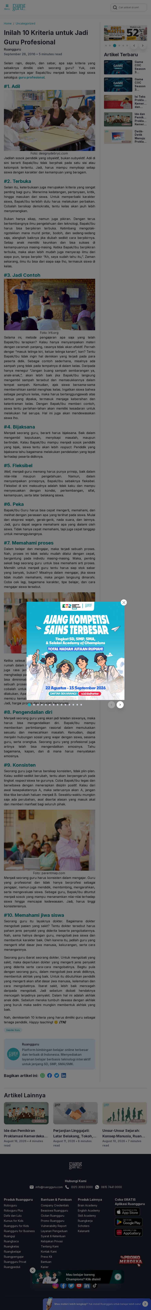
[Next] (120, 704)
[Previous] (111, 704)
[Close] (124, 602)
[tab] (29, 704)
